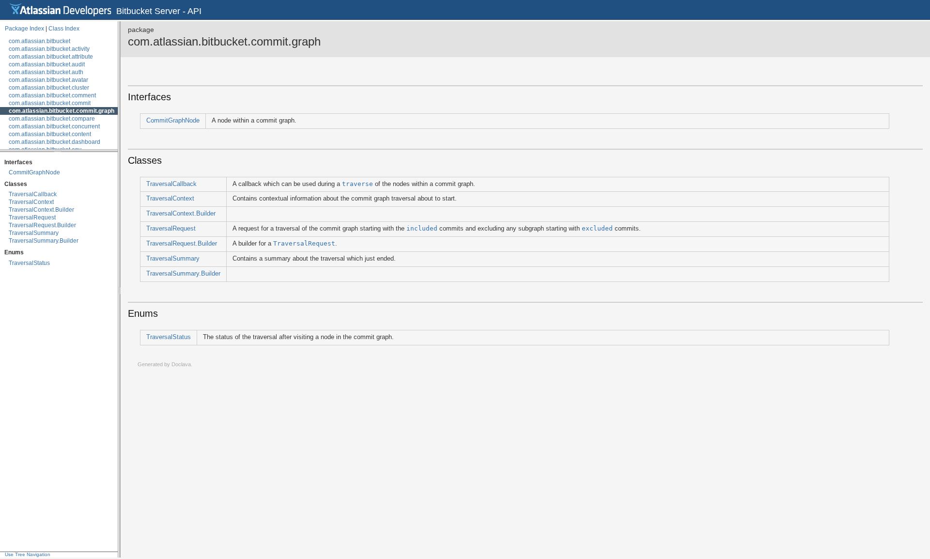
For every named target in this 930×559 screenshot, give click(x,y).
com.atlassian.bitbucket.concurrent (54, 126)
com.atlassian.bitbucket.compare (52, 118)
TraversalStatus (29, 263)
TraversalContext (31, 202)
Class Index (63, 28)
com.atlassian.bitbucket (39, 41)
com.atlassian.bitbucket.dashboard (54, 142)
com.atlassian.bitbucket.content (50, 134)
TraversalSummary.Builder (43, 240)
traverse (357, 183)
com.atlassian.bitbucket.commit (50, 103)
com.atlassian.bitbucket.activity (49, 49)
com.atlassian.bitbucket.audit (47, 64)
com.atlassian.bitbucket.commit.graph (61, 111)
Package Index (24, 28)
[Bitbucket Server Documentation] (60, 9)
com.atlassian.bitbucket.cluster (49, 87)
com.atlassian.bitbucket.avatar (48, 80)
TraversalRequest (32, 217)
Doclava (181, 364)
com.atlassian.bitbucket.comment (52, 95)
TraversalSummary (34, 233)
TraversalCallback (33, 194)
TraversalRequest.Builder (42, 225)
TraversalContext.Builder (41, 209)
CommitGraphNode (34, 172)
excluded (597, 228)
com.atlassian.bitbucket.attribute (51, 56)
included (421, 228)
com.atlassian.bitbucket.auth (46, 72)
